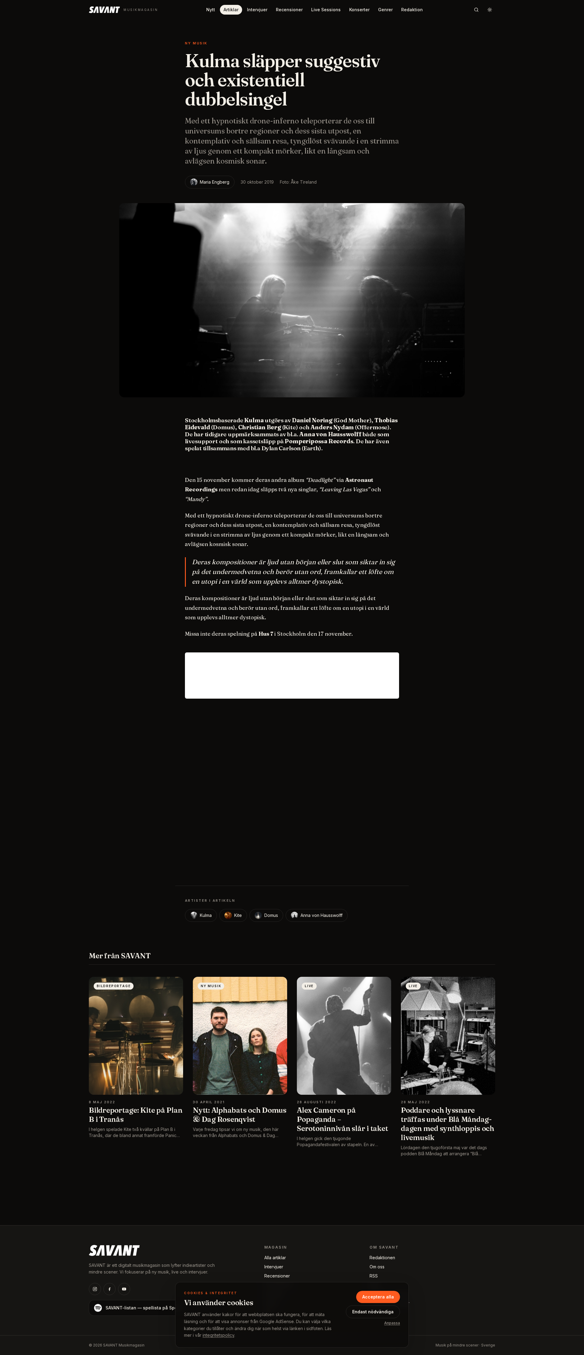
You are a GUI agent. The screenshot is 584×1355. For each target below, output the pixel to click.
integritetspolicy (218, 1335)
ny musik (196, 43)
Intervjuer (257, 9)
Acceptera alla (378, 1296)
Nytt (210, 9)
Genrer (385, 9)
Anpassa (392, 1323)
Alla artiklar (275, 1257)
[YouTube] (124, 1289)
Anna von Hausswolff (321, 915)
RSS (374, 1275)
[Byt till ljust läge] (489, 9)
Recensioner (289, 9)
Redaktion (412, 9)
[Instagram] (95, 1289)
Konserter (359, 9)
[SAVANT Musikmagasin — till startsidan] (114, 1250)
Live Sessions (326, 9)
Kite (238, 915)
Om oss (377, 1266)
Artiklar (231, 9)
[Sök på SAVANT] (476, 9)
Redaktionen (382, 1257)
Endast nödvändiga (373, 1311)
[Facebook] (109, 1289)
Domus (271, 915)
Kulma (206, 915)
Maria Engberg (214, 182)
